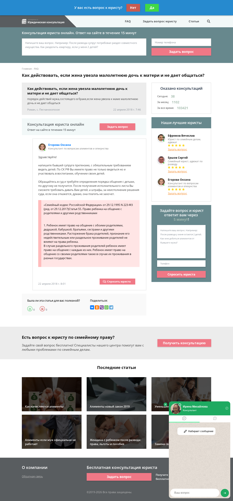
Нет (133, 7)
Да (152, 7)
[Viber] (102, 307)
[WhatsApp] (106, 307)
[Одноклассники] (97, 307)
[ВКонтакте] (92, 307)
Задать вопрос (181, 51)
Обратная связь (32, 476)
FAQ (128, 21)
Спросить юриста (119, 281)
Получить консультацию (184, 343)
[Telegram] (111, 307)
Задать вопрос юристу (160, 21)
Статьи (194, 21)
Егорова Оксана (59, 145)
